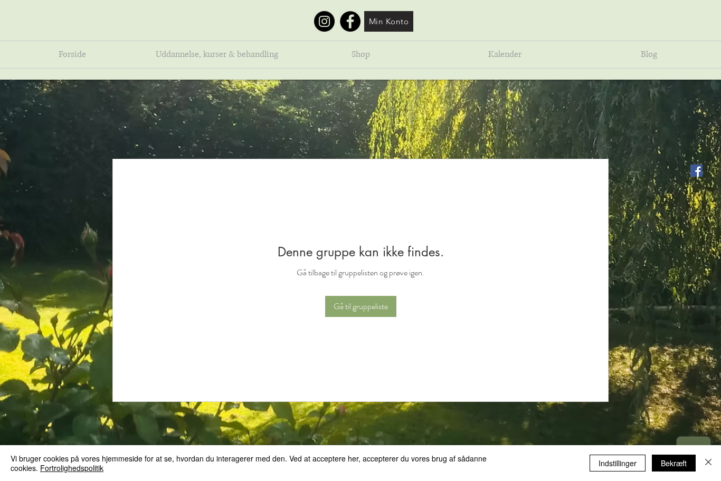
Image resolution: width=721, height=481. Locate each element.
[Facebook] (350, 21)
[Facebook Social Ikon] (696, 171)
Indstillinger (618, 463)
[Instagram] (324, 21)
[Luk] (708, 463)
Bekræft (674, 463)
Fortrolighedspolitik (71, 468)
